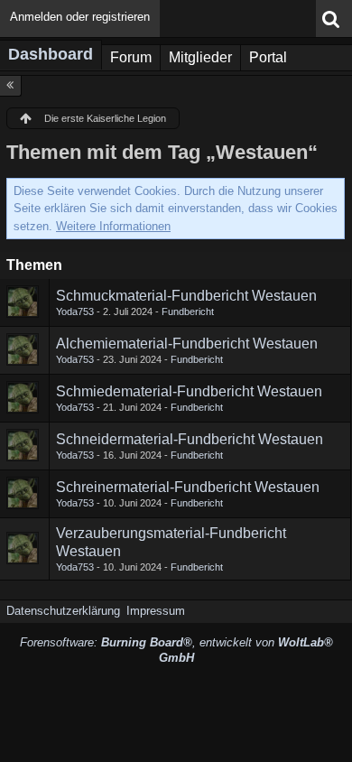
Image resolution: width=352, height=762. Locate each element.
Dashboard (50, 54)
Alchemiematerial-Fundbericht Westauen (187, 343)
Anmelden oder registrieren (80, 16)
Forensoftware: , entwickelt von (176, 650)
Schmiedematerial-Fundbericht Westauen (189, 391)
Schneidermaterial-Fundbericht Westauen (189, 439)
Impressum (155, 611)
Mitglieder (200, 57)
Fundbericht (188, 311)
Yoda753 (75, 311)
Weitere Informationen (113, 226)
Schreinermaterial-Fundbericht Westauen (188, 487)
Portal (268, 57)
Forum (131, 57)
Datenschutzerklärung (63, 611)
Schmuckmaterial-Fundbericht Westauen (186, 295)
